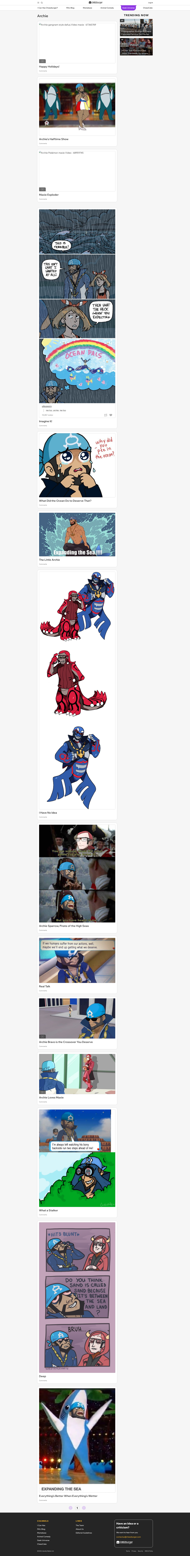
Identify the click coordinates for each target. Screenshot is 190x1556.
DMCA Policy (149, 1551)
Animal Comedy (43, 1536)
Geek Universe (43, 1540)
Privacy (134, 1551)
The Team (80, 1525)
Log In (150, 3)
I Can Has (41, 1525)
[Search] (42, 2)
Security (140, 1551)
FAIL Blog (41, 1529)
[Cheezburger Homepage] (96, 3)
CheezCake (42, 1544)
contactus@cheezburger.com (128, 1537)
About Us (80, 1529)
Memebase (41, 1533)
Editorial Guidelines (84, 1533)
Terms (128, 1551)
